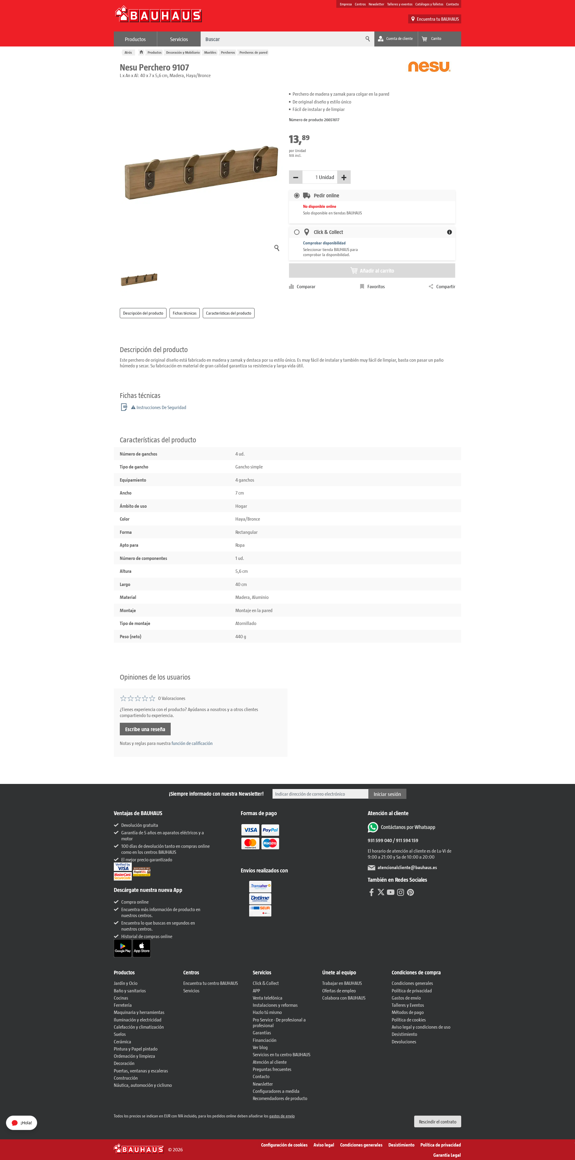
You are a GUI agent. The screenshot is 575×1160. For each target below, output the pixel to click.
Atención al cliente (270, 1062)
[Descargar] (123, 947)
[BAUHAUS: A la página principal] (158, 17)
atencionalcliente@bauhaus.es (407, 867)
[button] (145, 972)
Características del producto (228, 312)
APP (256, 990)
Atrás (128, 52)
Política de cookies (409, 1019)
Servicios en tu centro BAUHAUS (281, 1054)
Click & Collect (266, 983)
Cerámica (122, 1041)
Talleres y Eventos (408, 1005)
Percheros (228, 52)
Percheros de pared (253, 52)
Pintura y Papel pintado (136, 1048)
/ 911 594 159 (405, 840)
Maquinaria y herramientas (139, 1012)
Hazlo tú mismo (267, 1012)
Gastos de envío (406, 997)
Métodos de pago (408, 1012)
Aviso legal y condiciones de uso (421, 1027)
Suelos (120, 1034)
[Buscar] (366, 38)
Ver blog (260, 1047)
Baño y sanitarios (130, 990)
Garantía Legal (447, 1155)
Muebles (210, 52)
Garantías (262, 1032)
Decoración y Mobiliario (183, 52)
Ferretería (123, 1005)
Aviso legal (324, 1144)
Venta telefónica (267, 997)
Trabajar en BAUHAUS (342, 983)
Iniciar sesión (387, 794)
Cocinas (121, 997)
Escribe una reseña (145, 729)
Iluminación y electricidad (137, 1019)
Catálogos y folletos (429, 4)
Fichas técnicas (184, 312)
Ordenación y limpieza (134, 1056)
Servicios (179, 39)
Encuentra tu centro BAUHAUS (210, 983)
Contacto (452, 4)
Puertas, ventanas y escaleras (141, 1070)
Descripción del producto (143, 312)
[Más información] (449, 232)
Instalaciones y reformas (275, 1005)
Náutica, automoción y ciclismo (143, 1085)
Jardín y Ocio (125, 983)
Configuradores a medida (276, 1091)
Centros (360, 4)
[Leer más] (260, 841)
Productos (135, 39)
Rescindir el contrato (437, 1121)
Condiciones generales (412, 983)
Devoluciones (404, 1041)
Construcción (126, 1078)
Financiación (264, 1040)
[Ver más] (260, 898)
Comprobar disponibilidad (324, 242)
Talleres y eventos (399, 4)
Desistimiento (404, 1034)
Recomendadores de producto (280, 1098)
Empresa (346, 4)
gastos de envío (282, 1115)
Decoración (124, 1063)
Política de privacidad (412, 990)
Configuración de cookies (284, 1144)
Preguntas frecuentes (272, 1069)
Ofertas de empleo (339, 990)
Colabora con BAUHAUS (343, 997)
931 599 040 (380, 840)
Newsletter (376, 4)
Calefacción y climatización (139, 1027)
